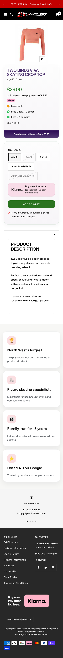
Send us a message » (46, 553)
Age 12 (29, 156)
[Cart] (57, 14)
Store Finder (10, 577)
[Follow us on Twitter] (45, 567)
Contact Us (10, 571)
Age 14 (43, 156)
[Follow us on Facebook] (38, 567)
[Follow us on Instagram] (53, 567)
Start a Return (11, 553)
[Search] (11, 14)
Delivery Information (15, 548)
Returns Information (15, 559)
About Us (9, 565)
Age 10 (14, 156)
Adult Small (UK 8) (21, 166)
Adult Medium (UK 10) (23, 175)
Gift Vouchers (11, 542)
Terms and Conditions (16, 583)
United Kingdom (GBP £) (17, 619)
